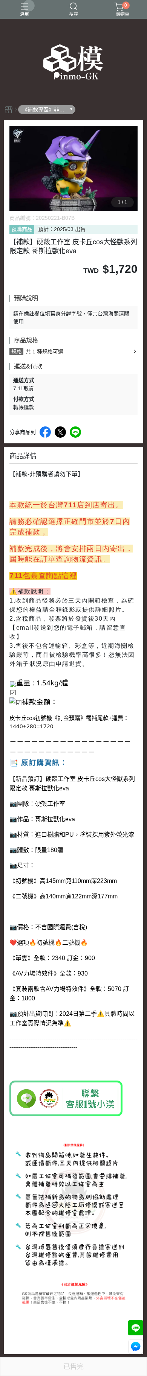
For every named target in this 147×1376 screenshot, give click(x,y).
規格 (16, 352)
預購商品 (21, 229)
